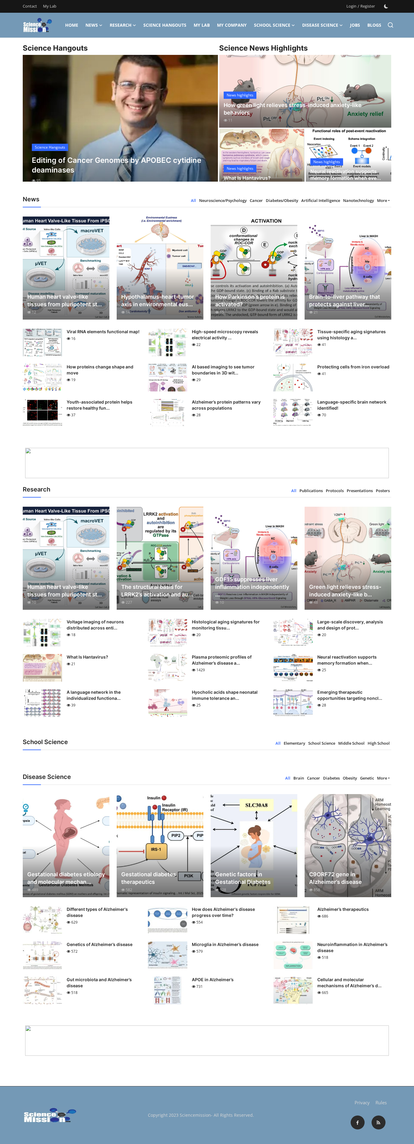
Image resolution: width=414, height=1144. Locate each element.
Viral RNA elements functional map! (103, 331)
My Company (232, 25)
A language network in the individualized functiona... (94, 695)
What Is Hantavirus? (247, 178)
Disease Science (320, 25)
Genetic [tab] (367, 778)
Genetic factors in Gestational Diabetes (243, 878)
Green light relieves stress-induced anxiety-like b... (345, 591)
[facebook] (358, 1122)
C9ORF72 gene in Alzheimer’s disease (335, 878)
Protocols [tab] (335, 490)
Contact (30, 6)
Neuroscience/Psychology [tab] (223, 200)
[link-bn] (207, 463)
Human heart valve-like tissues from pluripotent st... (64, 300)
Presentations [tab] (360, 490)
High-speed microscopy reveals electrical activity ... (225, 334)
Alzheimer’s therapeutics (343, 909)
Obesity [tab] (350, 778)
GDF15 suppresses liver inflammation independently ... (252, 587)
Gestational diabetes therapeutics (148, 878)
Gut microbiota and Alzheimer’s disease (99, 982)
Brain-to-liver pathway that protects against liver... (344, 300)
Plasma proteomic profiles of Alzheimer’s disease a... (222, 660)
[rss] (379, 1122)
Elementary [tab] (294, 743)
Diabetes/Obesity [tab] (282, 200)
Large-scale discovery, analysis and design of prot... (350, 624)
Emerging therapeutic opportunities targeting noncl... (349, 695)
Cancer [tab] (256, 200)
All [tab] (193, 200)
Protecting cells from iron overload (353, 366)
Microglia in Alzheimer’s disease (225, 944)
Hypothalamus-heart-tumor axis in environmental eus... (157, 300)
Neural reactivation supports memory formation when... (347, 660)
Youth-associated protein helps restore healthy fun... (99, 405)
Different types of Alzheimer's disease (97, 912)
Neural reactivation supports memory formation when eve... (345, 174)
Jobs (355, 25)
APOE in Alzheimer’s (213, 979)
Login (351, 6)
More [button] (382, 200)
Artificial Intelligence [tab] (320, 200)
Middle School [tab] (351, 743)
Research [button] (121, 25)
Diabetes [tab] (331, 778)
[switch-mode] (386, 6)
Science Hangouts (164, 25)
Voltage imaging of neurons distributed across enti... (95, 624)
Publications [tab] (311, 490)
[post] (120, 124)
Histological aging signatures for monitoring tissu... (226, 624)
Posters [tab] (383, 490)
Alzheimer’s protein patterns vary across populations (226, 405)
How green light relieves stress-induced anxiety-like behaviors (293, 109)
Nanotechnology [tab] (358, 200)
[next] (207, 123)
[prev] (32, 123)
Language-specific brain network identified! (351, 405)
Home (71, 25)
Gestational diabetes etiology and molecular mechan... (66, 878)
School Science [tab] (321, 743)
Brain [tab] (298, 778)
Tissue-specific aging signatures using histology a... (351, 334)
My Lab (49, 6)
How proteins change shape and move (100, 369)
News (91, 25)
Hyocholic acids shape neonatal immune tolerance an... (225, 695)
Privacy (362, 1102)
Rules (381, 1102)
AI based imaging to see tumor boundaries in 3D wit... (223, 369)
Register (367, 6)
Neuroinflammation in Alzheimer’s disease (352, 947)
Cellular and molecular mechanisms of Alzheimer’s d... (349, 982)
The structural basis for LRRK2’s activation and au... (157, 591)
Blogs (374, 25)
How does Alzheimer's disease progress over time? (223, 912)
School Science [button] (272, 25)
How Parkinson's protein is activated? (250, 300)
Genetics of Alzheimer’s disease (99, 944)
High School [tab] (379, 743)
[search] (390, 25)
